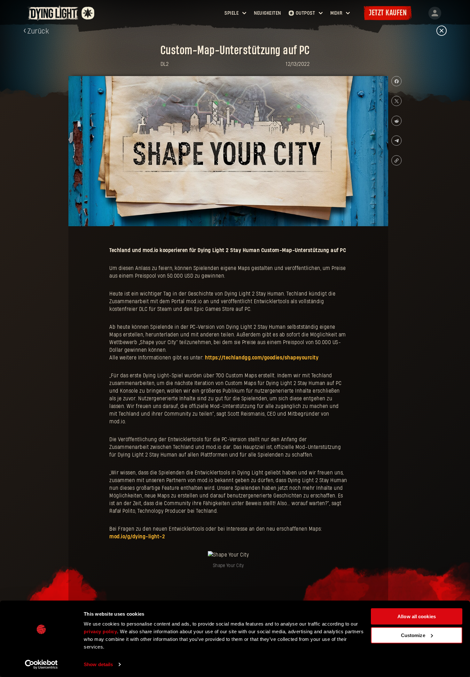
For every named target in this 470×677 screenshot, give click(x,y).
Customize (413, 635)
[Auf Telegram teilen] (396, 140)
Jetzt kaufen (388, 13)
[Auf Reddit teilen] (396, 121)
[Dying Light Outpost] (54, 13)
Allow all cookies (416, 616)
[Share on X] (396, 101)
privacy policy (100, 631)
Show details (98, 664)
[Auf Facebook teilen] (396, 81)
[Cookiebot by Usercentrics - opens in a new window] (41, 664)
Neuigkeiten (267, 13)
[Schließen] (441, 31)
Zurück (38, 31)
